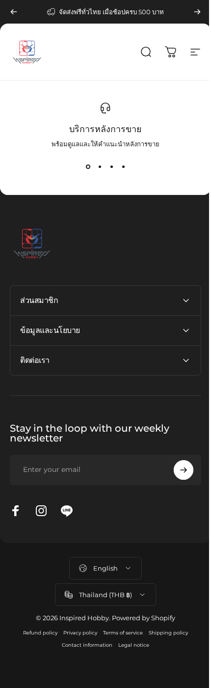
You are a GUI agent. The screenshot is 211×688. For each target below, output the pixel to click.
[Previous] (14, 12)
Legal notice (130, 645)
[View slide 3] (111, 167)
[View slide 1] (88, 167)
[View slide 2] (100, 167)
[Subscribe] (176, 470)
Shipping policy (165, 633)
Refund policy (37, 633)
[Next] (197, 12)
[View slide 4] (123, 167)
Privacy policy (77, 633)
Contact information (83, 645)
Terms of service (119, 633)
